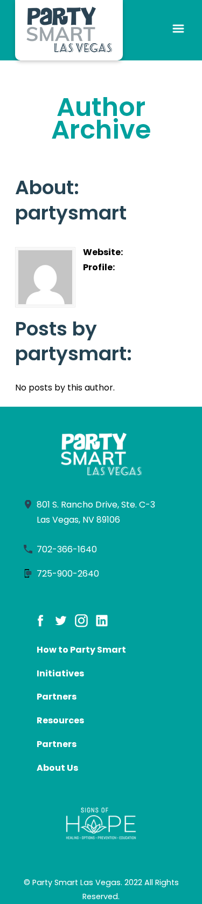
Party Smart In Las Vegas (69, 30)
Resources (60, 720)
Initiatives (60, 673)
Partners (56, 696)
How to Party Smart (81, 649)
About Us (57, 768)
